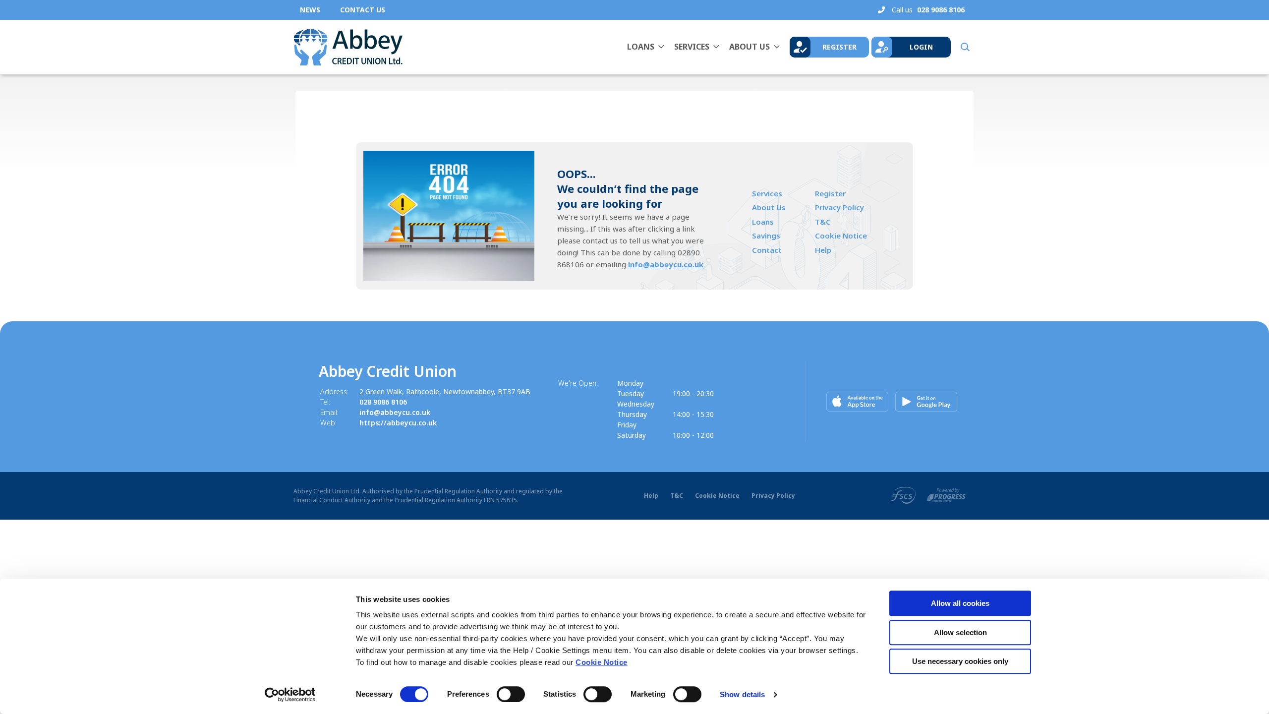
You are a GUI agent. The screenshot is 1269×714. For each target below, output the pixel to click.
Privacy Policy (839, 207)
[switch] (511, 694)
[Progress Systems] (946, 494)
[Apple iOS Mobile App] (857, 402)
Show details (742, 694)
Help (823, 250)
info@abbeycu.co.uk (665, 264)
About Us (749, 46)
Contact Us (362, 9)
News (310, 9)
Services (691, 46)
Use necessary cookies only (960, 661)
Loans (640, 46)
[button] (964, 47)
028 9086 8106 (383, 402)
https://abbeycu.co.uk (398, 422)
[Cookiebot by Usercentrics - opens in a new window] (290, 694)
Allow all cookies (960, 603)
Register (830, 193)
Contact (767, 250)
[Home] (348, 47)
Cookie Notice (602, 662)
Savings (766, 235)
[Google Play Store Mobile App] (926, 402)
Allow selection (960, 632)
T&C (823, 222)
